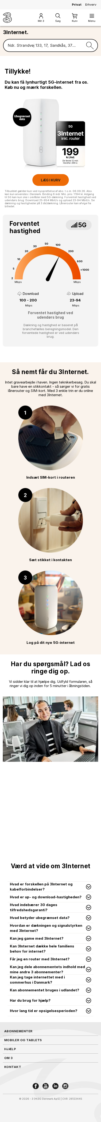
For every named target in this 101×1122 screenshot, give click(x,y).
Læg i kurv (50, 180)
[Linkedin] (55, 1086)
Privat (77, 4)
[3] (7, 17)
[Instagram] (65, 1086)
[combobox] (42, 45)
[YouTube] (46, 1086)
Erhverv (90, 4)
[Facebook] (36, 1086)
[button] (50, 887)
